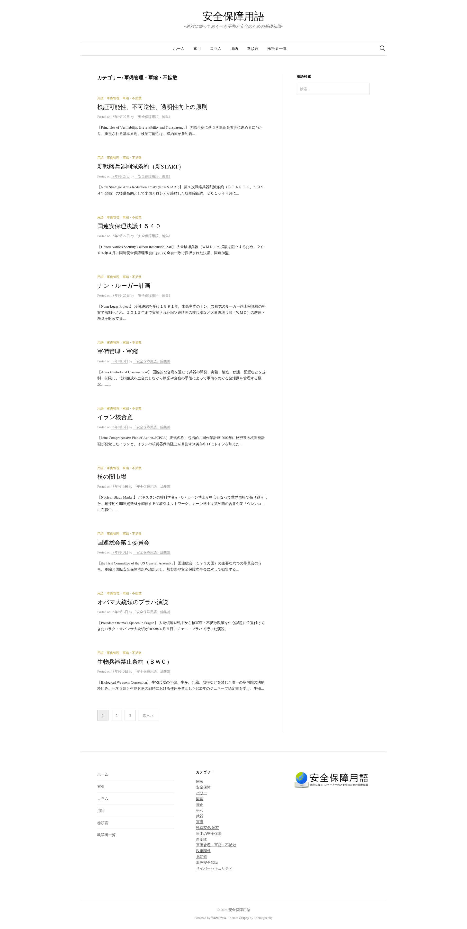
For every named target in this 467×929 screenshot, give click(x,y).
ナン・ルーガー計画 (123, 285)
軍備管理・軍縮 (117, 351)
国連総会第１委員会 (123, 542)
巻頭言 (253, 48)
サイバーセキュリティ (214, 868)
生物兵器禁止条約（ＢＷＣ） (134, 661)
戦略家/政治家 (207, 827)
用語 (234, 48)
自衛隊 (201, 839)
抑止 (199, 804)
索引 (197, 48)
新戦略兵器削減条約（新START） (140, 166)
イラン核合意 (115, 417)
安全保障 (203, 787)
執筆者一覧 (277, 48)
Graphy (244, 917)
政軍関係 (203, 850)
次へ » (148, 715)
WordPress (218, 917)
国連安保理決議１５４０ (129, 226)
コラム (216, 48)
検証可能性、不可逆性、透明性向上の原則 (152, 107)
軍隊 (199, 821)
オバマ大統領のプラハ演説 (132, 602)
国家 (199, 781)
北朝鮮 (201, 856)
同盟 (199, 798)
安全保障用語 (233, 16)
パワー (201, 792)
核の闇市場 (111, 476)
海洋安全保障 (207, 862)
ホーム (179, 48)
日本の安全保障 (209, 833)
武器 (199, 815)
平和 (199, 810)
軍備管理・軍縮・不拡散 (124, 98)
